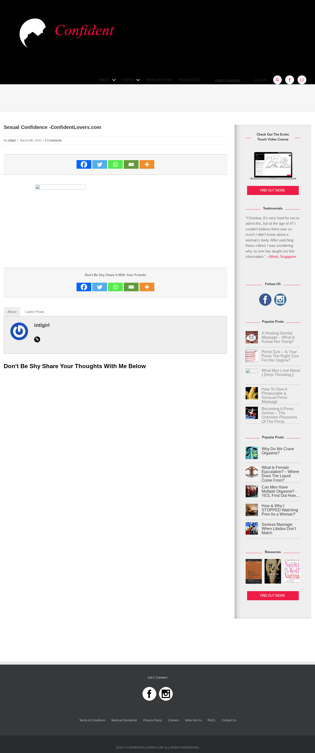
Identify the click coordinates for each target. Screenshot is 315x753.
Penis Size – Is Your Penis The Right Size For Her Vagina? (280, 356)
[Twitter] (99, 164)
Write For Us (193, 720)
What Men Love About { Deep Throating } (281, 372)
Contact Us (229, 720)
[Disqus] (115, 436)
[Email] (131, 164)
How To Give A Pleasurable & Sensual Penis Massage (274, 395)
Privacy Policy (152, 720)
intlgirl (12, 140)
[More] (147, 164)
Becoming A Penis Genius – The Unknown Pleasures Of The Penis (279, 415)
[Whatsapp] (115, 164)
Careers (173, 720)
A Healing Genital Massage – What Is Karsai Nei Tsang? (278, 337)
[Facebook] (84, 164)
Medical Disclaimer (124, 720)
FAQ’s (212, 720)
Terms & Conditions (92, 720)
